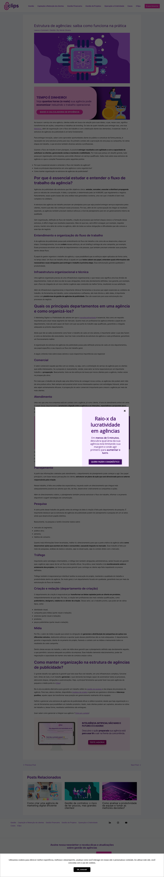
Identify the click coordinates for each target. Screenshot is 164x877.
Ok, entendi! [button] (82, 869)
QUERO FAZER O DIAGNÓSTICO (105, 461)
